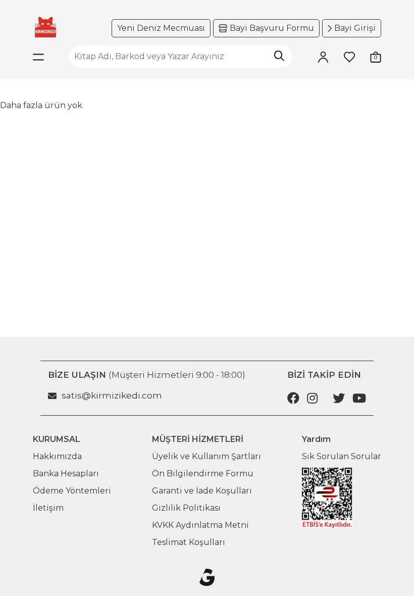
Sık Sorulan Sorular (341, 456)
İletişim (48, 508)
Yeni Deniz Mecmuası (161, 28)
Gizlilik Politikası (186, 508)
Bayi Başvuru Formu (272, 28)
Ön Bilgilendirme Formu (202, 473)
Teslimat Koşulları (188, 542)
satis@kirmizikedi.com (112, 395)
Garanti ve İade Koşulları (202, 490)
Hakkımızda (57, 456)
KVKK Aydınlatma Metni (200, 525)
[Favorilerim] (349, 57)
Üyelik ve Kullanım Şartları (206, 456)
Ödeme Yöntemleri (72, 490)
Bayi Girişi (355, 28)
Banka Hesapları (66, 473)
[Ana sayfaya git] (45, 27)
